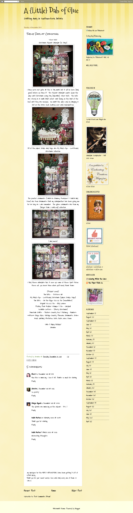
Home (53, 490)
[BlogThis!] (29, 360)
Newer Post (30, 490)
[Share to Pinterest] (35, 360)
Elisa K (34, 374)
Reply (34, 381)
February (89, 339)
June (87, 324)
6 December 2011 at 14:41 (45, 374)
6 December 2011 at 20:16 (45, 388)
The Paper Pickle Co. (95, 283)
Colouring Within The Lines (97, 279)
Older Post (77, 490)
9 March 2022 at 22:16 (49, 432)
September (90, 313)
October (88, 354)
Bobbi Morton (36, 417)
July (87, 365)
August (88, 317)
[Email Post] (67, 356)
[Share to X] (31, 360)
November (89, 350)
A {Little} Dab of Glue (51, 10)
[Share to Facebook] (33, 360)
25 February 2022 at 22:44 (51, 417)
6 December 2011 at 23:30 (51, 403)
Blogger (77, 508)
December (89, 347)
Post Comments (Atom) (42, 496)
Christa (34, 388)
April (87, 332)
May (87, 328)
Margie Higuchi (36, 403)
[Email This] (27, 360)
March (88, 336)
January (88, 343)
